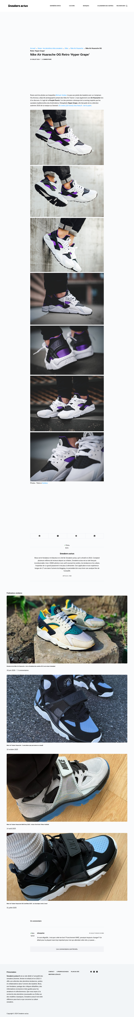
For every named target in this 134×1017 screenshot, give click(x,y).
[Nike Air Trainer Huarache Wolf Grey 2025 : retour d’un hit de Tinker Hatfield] (67, 788)
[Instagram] (97, 971)
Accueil (32, 48)
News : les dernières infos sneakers (50, 48)
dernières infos (55, 5)
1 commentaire (47, 59)
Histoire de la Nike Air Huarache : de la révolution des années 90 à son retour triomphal (31, 666)
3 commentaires (23, 670)
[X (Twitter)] (58, 535)
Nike (66, 48)
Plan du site (75, 971)
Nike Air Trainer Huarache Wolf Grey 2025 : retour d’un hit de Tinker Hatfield (28, 824)
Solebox (45, 483)
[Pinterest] (76, 535)
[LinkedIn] (94, 535)
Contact (51, 971)
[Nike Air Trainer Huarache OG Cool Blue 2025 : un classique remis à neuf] (67, 867)
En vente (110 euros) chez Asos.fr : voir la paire (75, 105)
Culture (72, 5)
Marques (86, 5)
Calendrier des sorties (105, 5)
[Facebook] (39, 535)
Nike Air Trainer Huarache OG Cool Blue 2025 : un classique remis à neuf (27, 903)
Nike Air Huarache (76, 48)
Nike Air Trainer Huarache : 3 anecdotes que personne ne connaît (25, 745)
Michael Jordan (61, 95)
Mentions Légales (55, 974)
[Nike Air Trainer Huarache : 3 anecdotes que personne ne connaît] (67, 709)
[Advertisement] (67, 26)
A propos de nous (63, 971)
